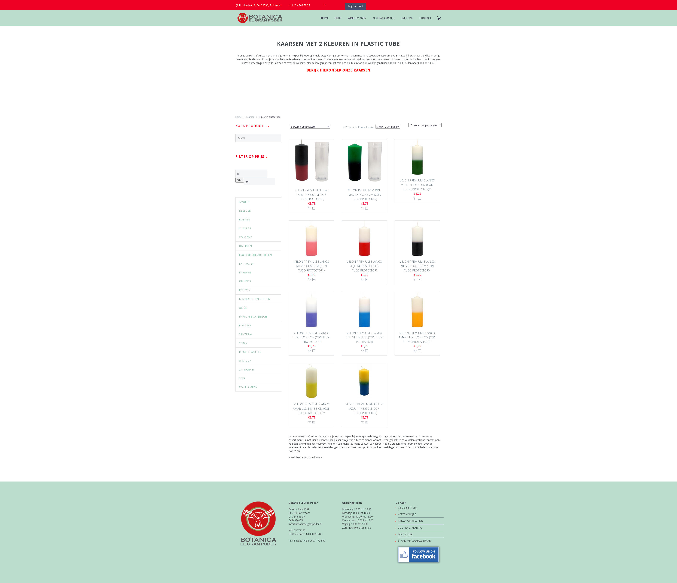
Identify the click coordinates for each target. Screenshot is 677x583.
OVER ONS (407, 18)
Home (238, 116)
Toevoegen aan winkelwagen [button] (309, 208)
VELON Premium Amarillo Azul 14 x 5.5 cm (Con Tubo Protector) (364, 408)
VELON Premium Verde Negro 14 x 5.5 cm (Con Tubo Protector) (364, 194)
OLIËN (243, 307)
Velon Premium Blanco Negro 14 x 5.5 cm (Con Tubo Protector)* (417, 266)
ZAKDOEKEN (247, 369)
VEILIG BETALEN (408, 507)
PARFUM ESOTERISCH (253, 316)
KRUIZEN (245, 290)
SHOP (338, 18)
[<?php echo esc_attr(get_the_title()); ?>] (313, 208)
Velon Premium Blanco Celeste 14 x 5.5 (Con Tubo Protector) (364, 337)
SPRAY (243, 343)
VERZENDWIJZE (407, 514)
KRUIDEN (245, 281)
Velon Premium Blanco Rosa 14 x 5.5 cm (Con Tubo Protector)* (311, 266)
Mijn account (355, 6)
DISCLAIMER (405, 534)
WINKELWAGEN (357, 18)
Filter (239, 180)
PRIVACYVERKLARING (410, 521)
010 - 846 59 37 (301, 5)
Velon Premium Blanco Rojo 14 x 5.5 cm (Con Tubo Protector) (364, 266)
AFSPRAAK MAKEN (383, 18)
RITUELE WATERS (250, 352)
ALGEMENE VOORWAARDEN (414, 541)
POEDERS (245, 325)
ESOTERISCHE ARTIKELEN (255, 254)
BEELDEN (245, 210)
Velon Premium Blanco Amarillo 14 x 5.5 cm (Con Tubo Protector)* (417, 337)
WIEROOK (245, 360)
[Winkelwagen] (440, 18)
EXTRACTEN (246, 263)
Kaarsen (250, 116)
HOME (324, 18)
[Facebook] (324, 5)
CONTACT (425, 18)
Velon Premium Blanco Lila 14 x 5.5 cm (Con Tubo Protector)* (311, 337)
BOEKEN (244, 219)
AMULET (244, 202)
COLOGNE (245, 237)
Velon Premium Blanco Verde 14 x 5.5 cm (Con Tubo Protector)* (417, 184)
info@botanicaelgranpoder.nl (305, 524)
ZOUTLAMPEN (248, 387)
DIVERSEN (245, 246)
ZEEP (242, 378)
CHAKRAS (245, 228)
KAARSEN (245, 272)
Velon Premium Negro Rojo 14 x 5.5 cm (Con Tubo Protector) (311, 194)
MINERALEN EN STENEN (254, 299)
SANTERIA (245, 334)
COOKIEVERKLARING (410, 527)
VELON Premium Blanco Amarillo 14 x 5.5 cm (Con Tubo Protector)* (311, 408)
